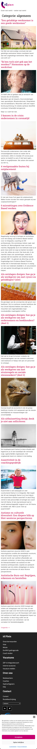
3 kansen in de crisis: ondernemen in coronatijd (15, 117)
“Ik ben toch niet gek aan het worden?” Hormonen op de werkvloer (16, 64)
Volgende (5, 627)
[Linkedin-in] (5, 708)
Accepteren (18, 737)
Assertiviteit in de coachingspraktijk (11, 461)
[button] (34, 717)
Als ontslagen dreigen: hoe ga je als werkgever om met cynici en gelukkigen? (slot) (18, 277)
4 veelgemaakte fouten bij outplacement (15, 168)
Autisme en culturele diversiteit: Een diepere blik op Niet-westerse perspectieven (17, 515)
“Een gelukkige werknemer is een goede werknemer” (17, 22)
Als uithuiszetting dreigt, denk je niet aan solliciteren (17, 420)
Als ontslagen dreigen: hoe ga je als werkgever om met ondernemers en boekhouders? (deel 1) (18, 319)
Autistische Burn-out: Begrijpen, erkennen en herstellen (18, 577)
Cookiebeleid (12, 746)
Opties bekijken (18, 742)
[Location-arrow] (10, 708)
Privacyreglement (22, 746)
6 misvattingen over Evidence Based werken (17, 207)
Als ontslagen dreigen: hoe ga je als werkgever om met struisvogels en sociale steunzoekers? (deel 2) (18, 370)
